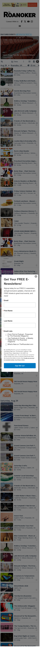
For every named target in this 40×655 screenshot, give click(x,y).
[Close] (36, 276)
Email (6, 300)
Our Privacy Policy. (20, 360)
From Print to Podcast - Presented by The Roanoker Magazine (20, 335)
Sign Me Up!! (20, 365)
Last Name (8, 321)
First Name (8, 310)
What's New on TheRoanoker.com (20, 344)
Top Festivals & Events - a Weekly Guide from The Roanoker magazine (20, 339)
